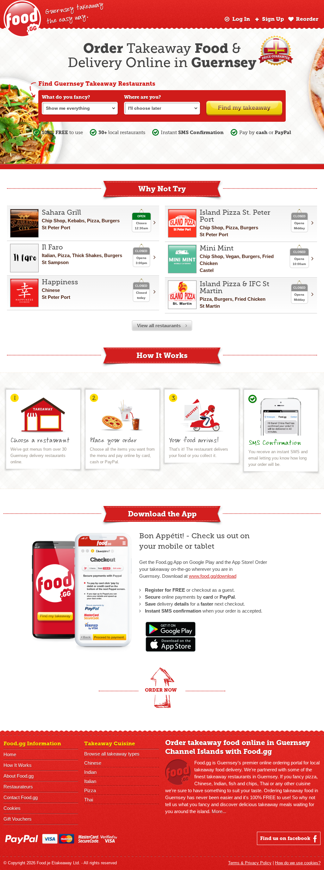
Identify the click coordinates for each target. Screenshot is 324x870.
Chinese (92, 763)
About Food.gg (18, 776)
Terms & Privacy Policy (249, 863)
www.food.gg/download (212, 576)
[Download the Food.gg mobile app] (170, 650)
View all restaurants (159, 325)
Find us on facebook (286, 838)
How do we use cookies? (298, 863)
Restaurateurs (18, 786)
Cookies (12, 808)
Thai (88, 799)
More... (219, 811)
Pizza (90, 790)
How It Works (17, 765)
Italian (90, 781)
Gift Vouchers (17, 819)
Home (9, 754)
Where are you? (142, 97)
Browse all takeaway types (112, 753)
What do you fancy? (66, 97)
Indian (90, 772)
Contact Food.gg (20, 797)
